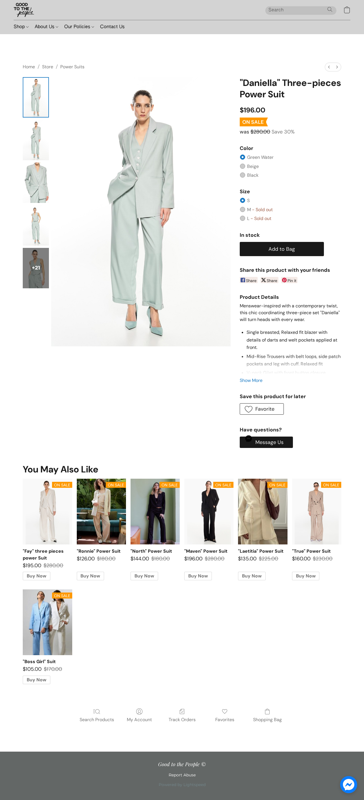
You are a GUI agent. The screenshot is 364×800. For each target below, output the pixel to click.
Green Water (260, 157)
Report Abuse (182, 775)
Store (47, 67)
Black (252, 175)
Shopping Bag (267, 720)
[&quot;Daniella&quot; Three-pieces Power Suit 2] (36, 183)
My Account (139, 720)
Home (29, 67)
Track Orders (182, 720)
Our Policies (78, 27)
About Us (45, 27)
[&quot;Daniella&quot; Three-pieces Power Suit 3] (36, 225)
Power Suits (72, 67)
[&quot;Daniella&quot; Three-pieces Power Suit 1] (36, 140)
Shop (20, 27)
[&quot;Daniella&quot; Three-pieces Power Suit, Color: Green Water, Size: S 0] (36, 97)
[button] (24, 10)
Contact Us (112, 27)
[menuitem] (329, 67)
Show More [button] (251, 380)
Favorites (224, 720)
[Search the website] (330, 9)
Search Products (97, 720)
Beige (253, 166)
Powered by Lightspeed (182, 784)
